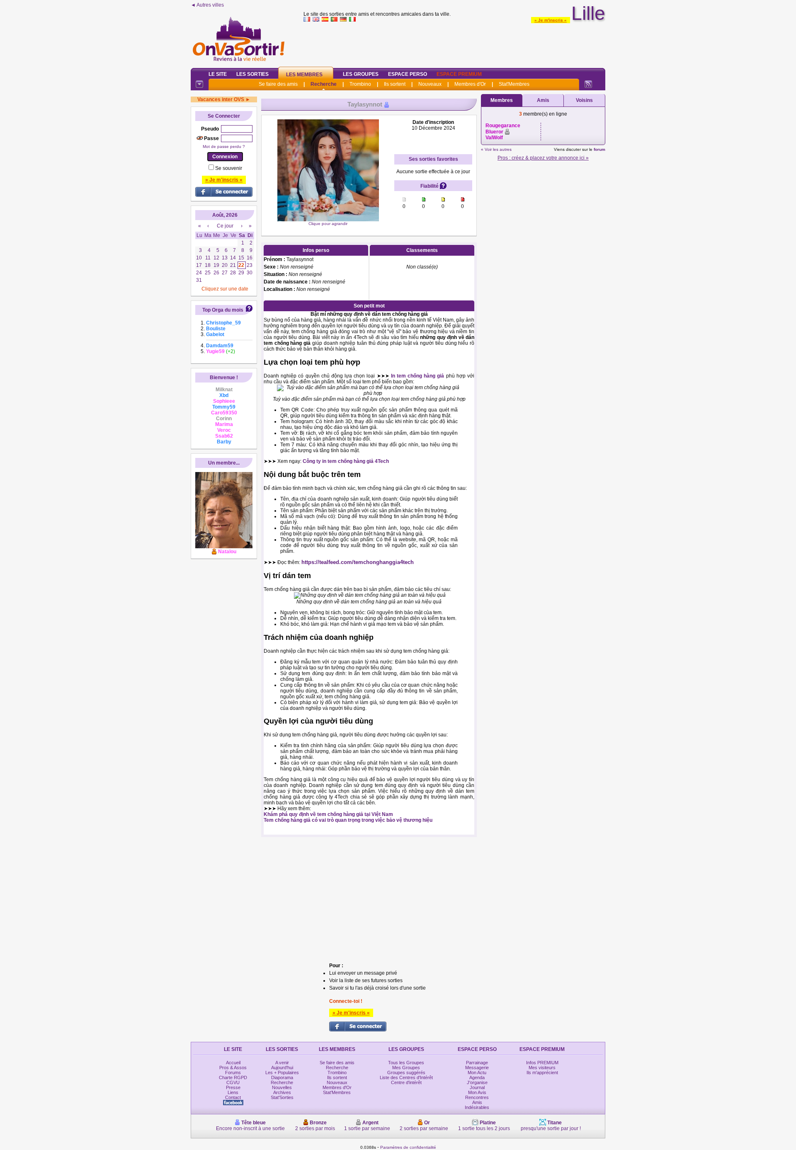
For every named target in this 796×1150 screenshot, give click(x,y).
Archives (282, 1092)
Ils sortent (394, 84)
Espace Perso (407, 74)
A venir (282, 1062)
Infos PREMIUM (542, 1062)
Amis (543, 100)
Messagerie (477, 1067)
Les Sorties (252, 74)
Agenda (477, 1077)
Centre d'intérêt (406, 1082)
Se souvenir (228, 168)
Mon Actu (477, 1072)
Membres (501, 100)
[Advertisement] (454, 43)
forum (599, 149)
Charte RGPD (233, 1077)
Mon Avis (477, 1092)
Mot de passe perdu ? (224, 146)
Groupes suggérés (406, 1072)
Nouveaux (430, 84)
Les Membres (304, 74)
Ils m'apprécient (542, 1072)
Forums (233, 1072)
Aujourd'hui (282, 1067)
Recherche (324, 84)
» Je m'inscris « (550, 20)
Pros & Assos (233, 1067)
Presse (233, 1087)
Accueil (233, 1062)
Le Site (218, 74)
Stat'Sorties (282, 1097)
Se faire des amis (278, 84)
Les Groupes (361, 74)
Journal (477, 1087)
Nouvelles (282, 1087)
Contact (233, 1097)
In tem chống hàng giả (417, 376)
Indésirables (477, 1107)
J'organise (477, 1082)
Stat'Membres (514, 84)
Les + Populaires (282, 1072)
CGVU (233, 1082)
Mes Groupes (406, 1067)
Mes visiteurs (542, 1067)
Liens (233, 1092)
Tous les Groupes (406, 1062)
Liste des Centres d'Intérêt (406, 1077)
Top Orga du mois (222, 310)
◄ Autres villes (207, 5)
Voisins (584, 100)
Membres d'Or (470, 84)
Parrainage (477, 1062)
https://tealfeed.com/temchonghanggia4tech (357, 562)
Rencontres (477, 1097)
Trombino (360, 84)
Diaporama (282, 1077)
